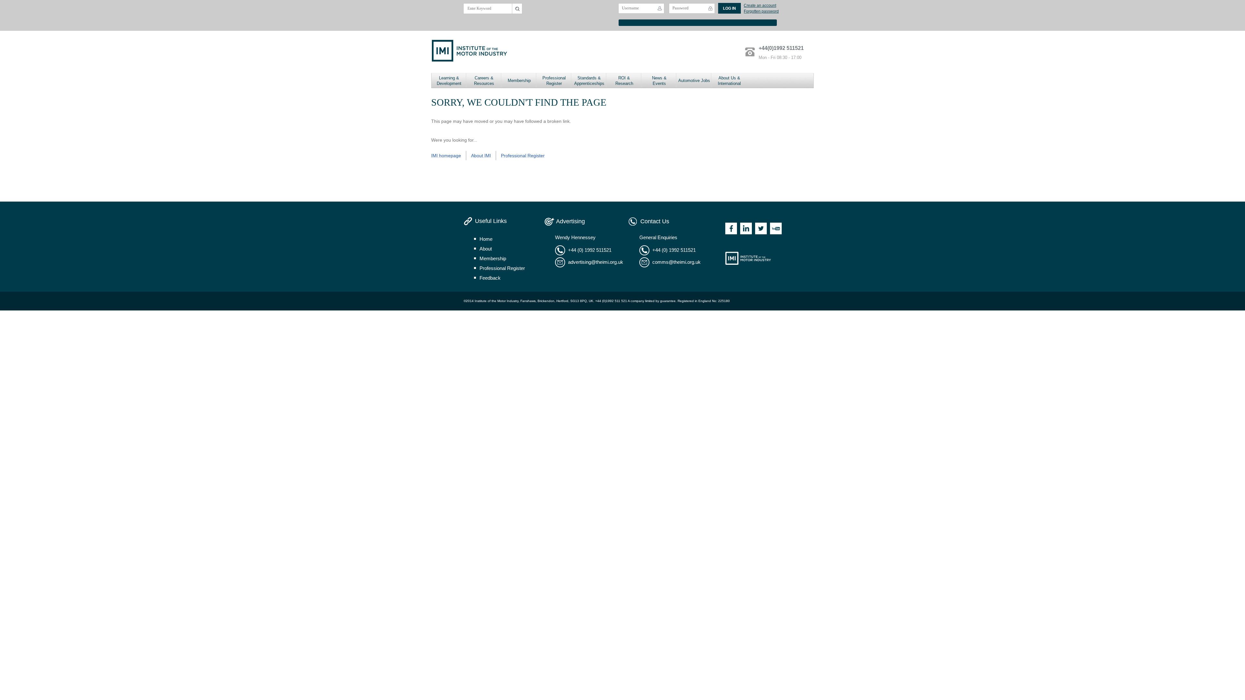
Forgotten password (761, 11)
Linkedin (746, 228)
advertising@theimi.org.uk (595, 262)
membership (493, 258)
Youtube (776, 228)
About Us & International (729, 81)
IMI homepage (446, 155)
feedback (490, 278)
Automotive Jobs (694, 80)
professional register (502, 268)
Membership (519, 80)
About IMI (481, 155)
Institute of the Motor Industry (748, 258)
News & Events (659, 81)
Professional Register (554, 81)
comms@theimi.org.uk (676, 262)
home (486, 239)
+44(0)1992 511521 (781, 48)
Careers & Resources (484, 81)
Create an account (760, 5)
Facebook (731, 228)
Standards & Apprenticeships (589, 81)
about (486, 248)
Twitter (761, 228)
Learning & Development (449, 81)
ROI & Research (624, 81)
